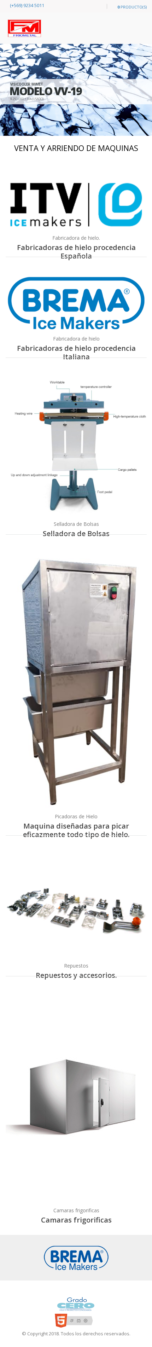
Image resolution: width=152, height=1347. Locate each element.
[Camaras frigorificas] (76, 1099)
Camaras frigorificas (76, 1210)
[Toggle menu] (96, 7)
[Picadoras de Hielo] (76, 681)
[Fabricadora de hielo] (76, 303)
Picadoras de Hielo (76, 816)
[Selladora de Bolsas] (76, 446)
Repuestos (76, 965)
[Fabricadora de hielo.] (76, 205)
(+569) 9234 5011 (26, 5)
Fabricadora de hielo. (76, 237)
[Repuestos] (76, 906)
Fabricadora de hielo (76, 338)
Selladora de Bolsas (76, 524)
